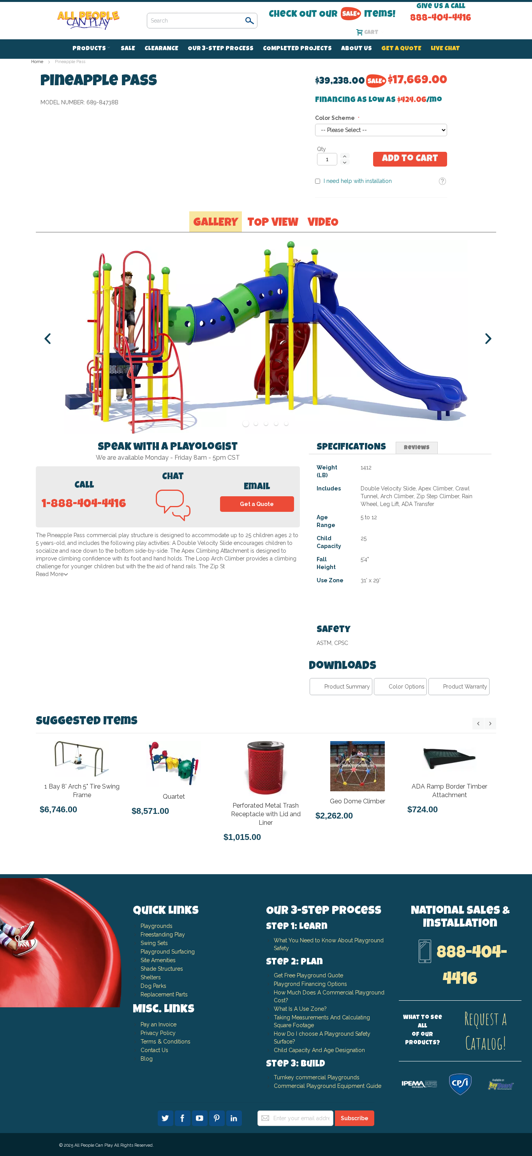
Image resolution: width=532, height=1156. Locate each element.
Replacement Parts (164, 994)
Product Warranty (465, 686)
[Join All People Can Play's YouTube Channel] (200, 1117)
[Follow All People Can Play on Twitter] (166, 1117)
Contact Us (154, 1050)
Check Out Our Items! (332, 14)
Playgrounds (157, 926)
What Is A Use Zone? (300, 1009)
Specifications (351, 447)
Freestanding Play (163, 934)
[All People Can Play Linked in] (234, 1117)
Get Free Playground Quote (308, 975)
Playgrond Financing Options (310, 984)
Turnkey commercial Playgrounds (316, 1077)
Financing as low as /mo (378, 100)
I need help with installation (358, 181)
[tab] (351, 448)
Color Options (407, 686)
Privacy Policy (158, 1033)
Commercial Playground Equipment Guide (327, 1086)
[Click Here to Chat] (173, 516)
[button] (442, 181)
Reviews (417, 448)
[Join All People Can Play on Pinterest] (217, 1117)
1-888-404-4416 (84, 505)
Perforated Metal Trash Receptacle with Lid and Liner (266, 814)
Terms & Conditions (165, 1041)
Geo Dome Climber (357, 801)
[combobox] (202, 20)
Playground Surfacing (168, 952)
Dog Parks (153, 986)
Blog (147, 1059)
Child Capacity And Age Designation (319, 1050)
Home (37, 61)
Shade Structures (162, 969)
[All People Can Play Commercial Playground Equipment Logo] (88, 20)
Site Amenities (158, 960)
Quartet (174, 796)
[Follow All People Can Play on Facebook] (183, 1117)
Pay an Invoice (158, 1024)
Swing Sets (154, 943)
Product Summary (347, 686)
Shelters (151, 977)
